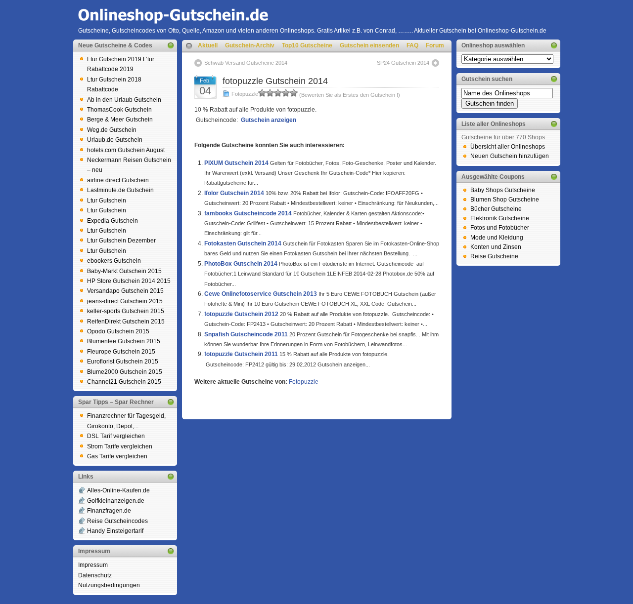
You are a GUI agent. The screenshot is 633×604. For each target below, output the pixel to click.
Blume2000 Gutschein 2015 (124, 371)
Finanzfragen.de (109, 510)
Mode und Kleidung (496, 237)
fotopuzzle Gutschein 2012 (241, 314)
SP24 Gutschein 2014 (403, 63)
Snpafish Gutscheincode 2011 (246, 334)
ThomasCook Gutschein (119, 109)
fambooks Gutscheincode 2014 (248, 213)
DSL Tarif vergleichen (116, 436)
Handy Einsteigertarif (115, 530)
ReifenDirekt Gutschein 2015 (126, 321)
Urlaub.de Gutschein (114, 139)
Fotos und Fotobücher (499, 227)
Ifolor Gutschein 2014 (234, 193)
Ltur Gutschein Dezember (121, 240)
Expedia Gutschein (112, 220)
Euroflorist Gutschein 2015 (122, 361)
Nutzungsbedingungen (109, 585)
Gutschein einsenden (369, 45)
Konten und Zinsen (495, 246)
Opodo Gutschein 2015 (118, 331)
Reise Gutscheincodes (117, 521)
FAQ (412, 45)
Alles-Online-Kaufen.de (118, 490)
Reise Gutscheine (494, 256)
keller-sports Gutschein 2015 (125, 311)
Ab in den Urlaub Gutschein (124, 99)
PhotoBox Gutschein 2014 (240, 263)
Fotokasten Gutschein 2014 (242, 243)
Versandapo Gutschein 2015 (125, 290)
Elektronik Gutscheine (499, 218)
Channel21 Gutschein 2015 (124, 381)
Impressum (93, 565)
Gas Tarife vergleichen (117, 456)
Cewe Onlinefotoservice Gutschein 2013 (260, 293)
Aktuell (208, 45)
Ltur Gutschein (106, 200)
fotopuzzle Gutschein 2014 (275, 81)
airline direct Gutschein (118, 180)
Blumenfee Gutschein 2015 (123, 341)
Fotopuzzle (244, 94)
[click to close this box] (171, 45)
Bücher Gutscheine (496, 208)
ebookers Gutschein (114, 260)
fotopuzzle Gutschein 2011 (241, 354)
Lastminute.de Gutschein (120, 190)
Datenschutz (95, 575)
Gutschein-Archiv (249, 45)
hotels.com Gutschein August (126, 150)
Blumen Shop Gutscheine (504, 199)
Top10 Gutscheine (307, 45)
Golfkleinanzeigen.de (115, 500)
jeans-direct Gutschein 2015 (125, 301)
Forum (435, 45)
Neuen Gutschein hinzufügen (509, 156)
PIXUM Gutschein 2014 (236, 163)
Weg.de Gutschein (111, 129)
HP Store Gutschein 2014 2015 (129, 281)
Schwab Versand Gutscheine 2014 (245, 63)
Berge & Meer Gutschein (120, 119)
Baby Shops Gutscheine (502, 190)
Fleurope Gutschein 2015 (121, 351)
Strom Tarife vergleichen (119, 446)
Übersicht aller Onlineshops (507, 146)
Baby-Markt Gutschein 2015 (124, 271)
